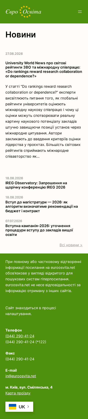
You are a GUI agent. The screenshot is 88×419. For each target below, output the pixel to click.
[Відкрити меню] (80, 11)
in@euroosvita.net (20, 376)
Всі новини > (71, 245)
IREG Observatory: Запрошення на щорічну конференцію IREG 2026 (36, 185)
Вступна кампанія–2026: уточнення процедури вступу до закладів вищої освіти (39, 230)
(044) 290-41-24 (19, 336)
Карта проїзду (17, 393)
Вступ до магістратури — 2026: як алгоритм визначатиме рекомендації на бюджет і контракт (41, 206)
